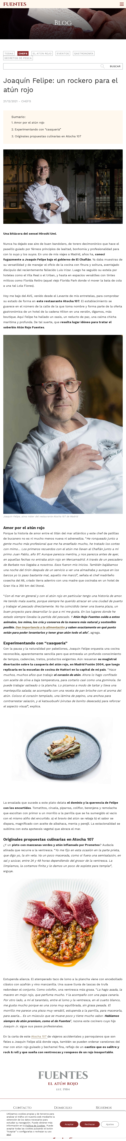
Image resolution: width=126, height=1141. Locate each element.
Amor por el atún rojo (29, 122)
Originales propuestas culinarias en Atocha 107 (48, 136)
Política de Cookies (35, 1125)
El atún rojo (42, 53)
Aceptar (69, 1124)
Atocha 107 (39, 1036)
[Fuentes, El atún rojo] (14, 4)
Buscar (115, 66)
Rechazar (90, 1124)
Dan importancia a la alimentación (40, 627)
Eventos (63, 53)
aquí (9, 1134)
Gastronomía (83, 53)
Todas (8, 53)
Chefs (23, 53)
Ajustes (110, 1124)
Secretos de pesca (18, 58)
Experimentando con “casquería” (38, 129)
